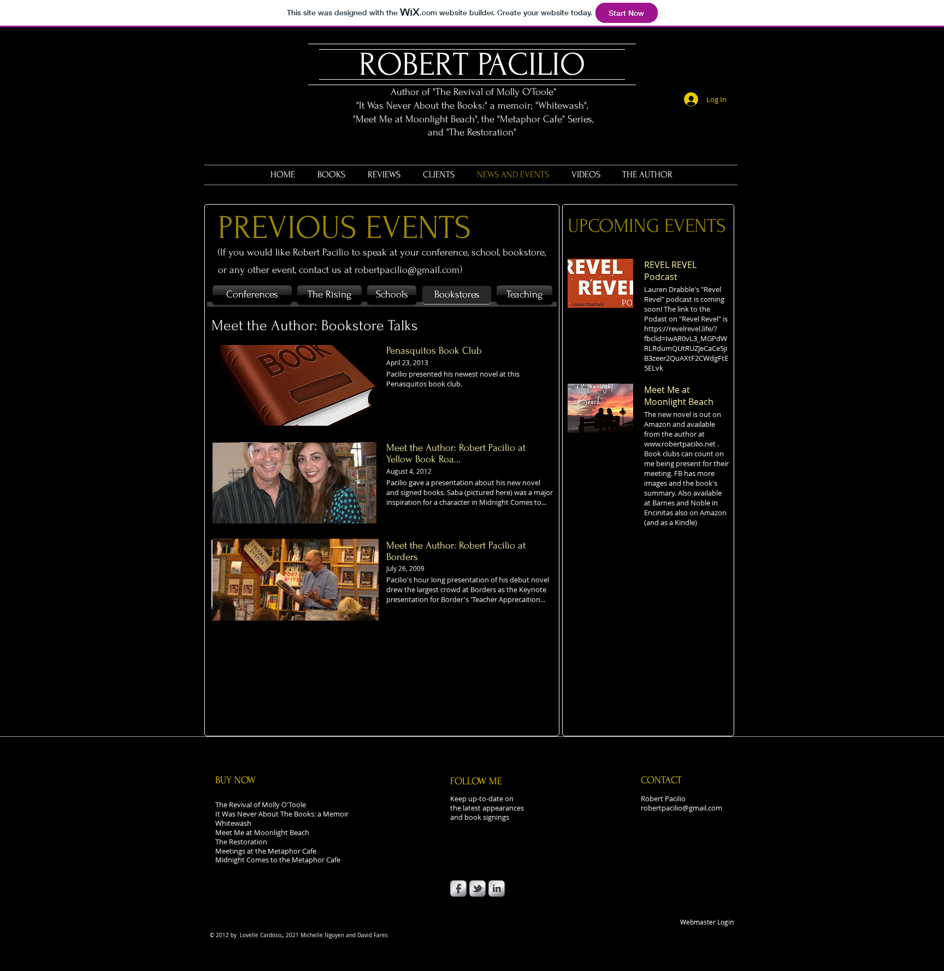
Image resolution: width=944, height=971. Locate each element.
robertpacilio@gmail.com (407, 270)
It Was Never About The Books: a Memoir (282, 814)
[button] (456, 295)
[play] (362, 604)
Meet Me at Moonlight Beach (263, 832)
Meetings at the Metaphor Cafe (265, 851)
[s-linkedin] (496, 888)
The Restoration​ (241, 842)
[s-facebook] (458, 888)
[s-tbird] (477, 888)
